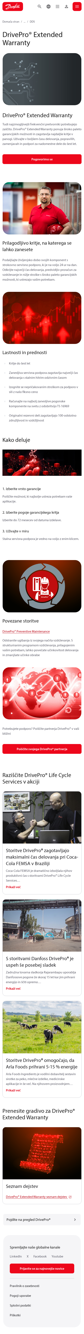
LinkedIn (16, 1256)
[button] (57, 6)
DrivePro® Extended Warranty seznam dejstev (37, 1197)
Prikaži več (13, 887)
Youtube (57, 1256)
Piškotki (15, 1315)
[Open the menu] (77, 6)
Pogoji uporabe (20, 1296)
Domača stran (10, 21)
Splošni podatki (20, 1305)
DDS (32, 21)
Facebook (40, 1256)
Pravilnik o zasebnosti (24, 1286)
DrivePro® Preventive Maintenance (26, 631)
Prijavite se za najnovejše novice (42, 1268)
